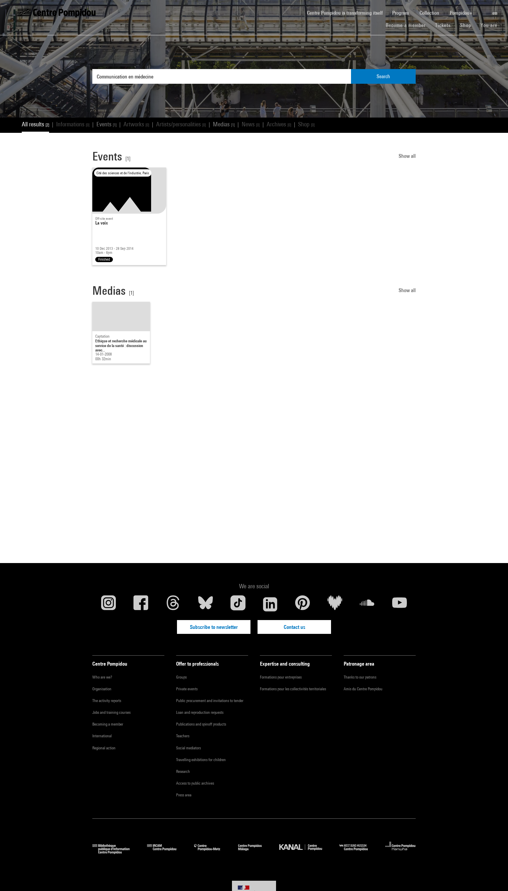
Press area (183, 795)
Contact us (294, 627)
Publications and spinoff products (201, 724)
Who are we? (102, 677)
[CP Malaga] (254, 852)
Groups (181, 677)
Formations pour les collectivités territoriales (293, 688)
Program (401, 13)
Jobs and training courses (111, 712)
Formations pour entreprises (281, 677)
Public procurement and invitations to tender (209, 700)
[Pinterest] (302, 604)
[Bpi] (115, 852)
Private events (187, 688)
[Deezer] (335, 604)
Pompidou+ (462, 13)
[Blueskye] (205, 604)
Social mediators (188, 748)
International (102, 735)
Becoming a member (107, 724)
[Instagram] (108, 604)
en (495, 13)
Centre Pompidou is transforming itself (347, 12)
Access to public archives (195, 783)
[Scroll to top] (494, 877)
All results (35, 124)
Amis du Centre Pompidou (363, 688)
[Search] (483, 9)
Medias (224, 124)
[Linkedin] (270, 604)
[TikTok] (238, 604)
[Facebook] (141, 604)
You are (490, 25)
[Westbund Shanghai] (358, 852)
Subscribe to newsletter (214, 627)
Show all (407, 156)
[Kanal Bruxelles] (305, 852)
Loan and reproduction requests (199, 712)
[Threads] (173, 604)
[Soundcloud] (367, 604)
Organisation (101, 688)
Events (106, 124)
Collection (430, 13)
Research (183, 771)
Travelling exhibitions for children (201, 759)
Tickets (443, 25)
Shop (468, 25)
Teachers (182, 735)
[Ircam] (166, 852)
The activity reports (106, 700)
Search (383, 76)
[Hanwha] (400, 852)
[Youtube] (399, 604)
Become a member (408, 25)
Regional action (104, 748)
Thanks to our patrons (360, 677)
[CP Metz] (211, 852)
